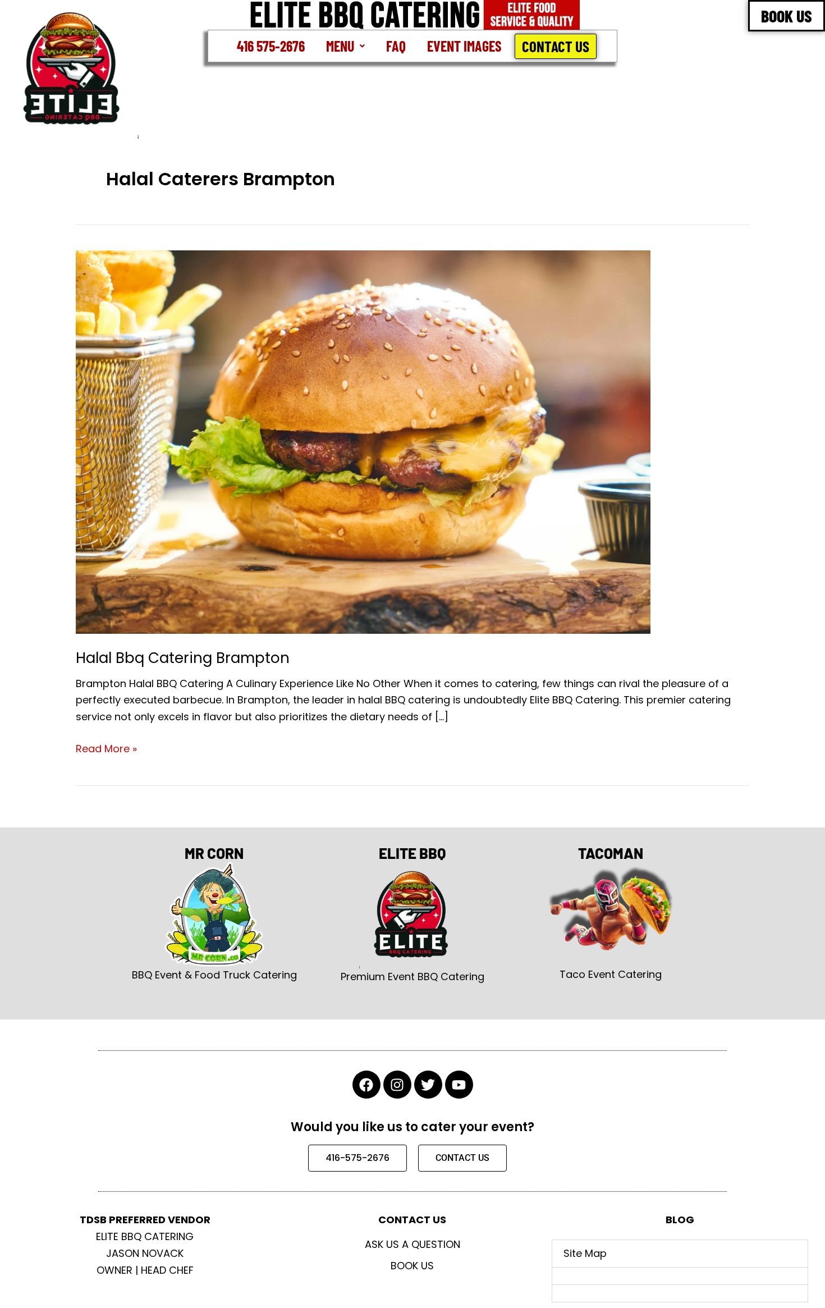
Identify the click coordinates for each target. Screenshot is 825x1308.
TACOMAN (610, 853)
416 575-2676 (271, 45)
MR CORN (214, 853)
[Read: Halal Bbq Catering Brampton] (363, 441)
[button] (345, 46)
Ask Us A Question (412, 1244)
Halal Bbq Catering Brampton (183, 658)
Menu (340, 45)
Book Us (412, 1266)
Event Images (464, 45)
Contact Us (555, 46)
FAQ (396, 45)
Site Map (585, 1253)
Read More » (106, 748)
